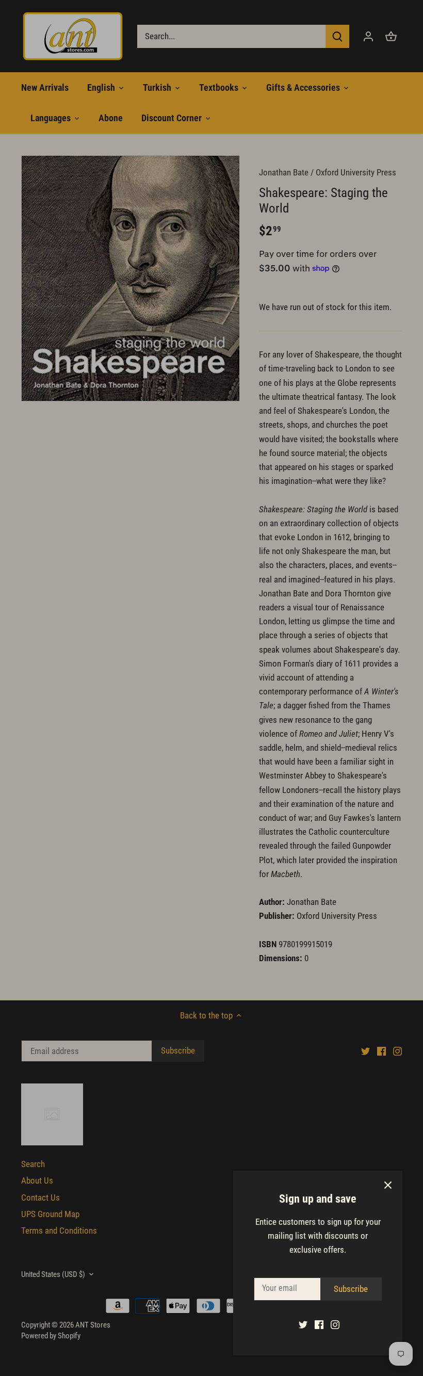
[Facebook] (319, 1324)
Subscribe (351, 1289)
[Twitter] (303, 1324)
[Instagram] (335, 1324)
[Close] (388, 1185)
